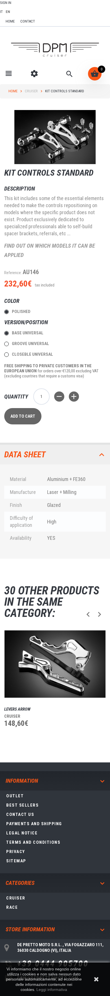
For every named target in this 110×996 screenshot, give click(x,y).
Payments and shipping (34, 823)
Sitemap (16, 860)
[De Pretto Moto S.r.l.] (55, 50)
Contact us (20, 814)
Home (12, 91)
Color (12, 300)
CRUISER (31, 91)
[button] (88, 614)
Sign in (5, 3)
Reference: (13, 272)
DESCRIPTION (19, 188)
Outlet (15, 795)
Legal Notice (22, 833)
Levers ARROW (17, 709)
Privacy (15, 851)
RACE (12, 907)
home (10, 21)
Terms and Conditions (33, 842)
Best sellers (22, 805)
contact (27, 21)
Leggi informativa (51, 989)
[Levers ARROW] (55, 664)
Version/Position (26, 322)
